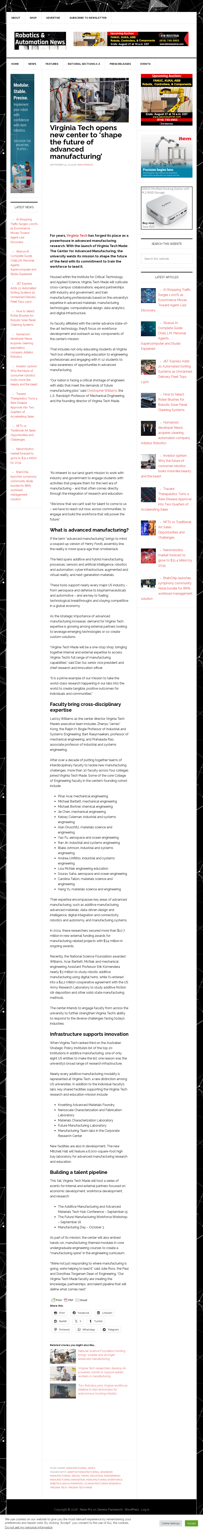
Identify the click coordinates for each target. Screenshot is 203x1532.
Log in (145, 1509)
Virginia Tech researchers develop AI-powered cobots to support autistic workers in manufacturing (102, 1372)
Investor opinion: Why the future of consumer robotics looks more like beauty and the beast (24, 375)
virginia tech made (80, 1487)
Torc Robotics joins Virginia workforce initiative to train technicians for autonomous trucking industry (102, 1389)
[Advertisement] (89, 199)
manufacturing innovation (67, 1479)
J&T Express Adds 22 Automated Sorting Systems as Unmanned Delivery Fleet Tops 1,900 (23, 292)
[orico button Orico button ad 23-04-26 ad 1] (166, 228)
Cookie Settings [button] (171, 1523)
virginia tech (58, 1487)
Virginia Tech (77, 235)
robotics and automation (66, 1483)
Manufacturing (76, 1468)
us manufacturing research (102, 1483)
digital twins (80, 1475)
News (91, 1468)
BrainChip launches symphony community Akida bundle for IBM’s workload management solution (24, 485)
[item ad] (166, 176)
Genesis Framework (110, 1509)
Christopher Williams (102, 390)
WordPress (132, 1509)
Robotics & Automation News (40, 41)
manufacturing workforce (104, 1479)
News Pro (86, 1509)
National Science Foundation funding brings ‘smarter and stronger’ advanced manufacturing (101, 1354)
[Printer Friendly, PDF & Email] (69, 1299)
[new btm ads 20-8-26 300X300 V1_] (166, 124)
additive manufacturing (83, 1472)
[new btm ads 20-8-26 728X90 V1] (131, 44)
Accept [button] (191, 1523)
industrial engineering (105, 1475)
